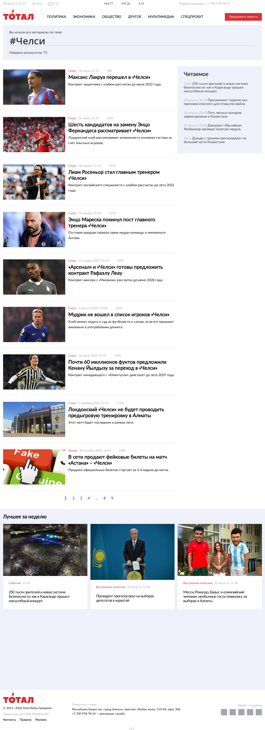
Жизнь (72, 450)
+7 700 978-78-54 (218, 3)
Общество (111, 16)
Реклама (40, 719)
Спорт (72, 70)
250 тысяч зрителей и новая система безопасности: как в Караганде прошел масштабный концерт (216, 87)
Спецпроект (192, 16)
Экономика (84, 16)
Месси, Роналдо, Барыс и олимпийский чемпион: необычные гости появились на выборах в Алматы (215, 596)
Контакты (9, 719)
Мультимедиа (161, 16)
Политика (56, 16)
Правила (25, 719)
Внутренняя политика (110, 587)
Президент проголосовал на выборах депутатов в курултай (125, 598)
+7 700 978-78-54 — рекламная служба (98, 713)
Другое (134, 16)
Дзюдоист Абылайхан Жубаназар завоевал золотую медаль (213, 127)
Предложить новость (243, 16)
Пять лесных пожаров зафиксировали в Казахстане (212, 114)
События (14, 583)
